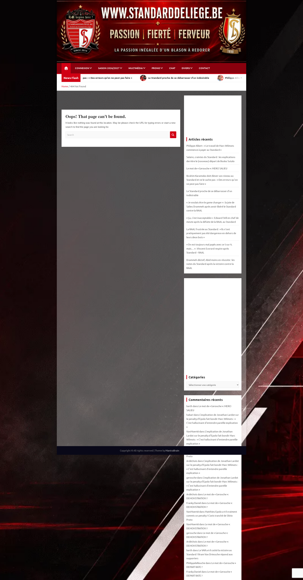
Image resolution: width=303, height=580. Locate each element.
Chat (172, 68)
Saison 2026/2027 (108, 68)
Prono (156, 68)
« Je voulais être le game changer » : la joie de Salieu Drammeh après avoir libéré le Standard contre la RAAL (211, 206)
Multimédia (135, 68)
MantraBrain (172, 450)
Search (173, 134)
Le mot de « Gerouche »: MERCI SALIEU (206, 168)
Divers (186, 68)
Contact (204, 68)
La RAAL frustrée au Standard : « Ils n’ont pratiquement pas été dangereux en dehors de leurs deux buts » (211, 233)
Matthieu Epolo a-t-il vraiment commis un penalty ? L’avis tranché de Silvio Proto (211, 515)
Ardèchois (191, 460)
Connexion (82, 68)
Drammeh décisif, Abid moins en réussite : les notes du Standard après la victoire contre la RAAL (210, 263)
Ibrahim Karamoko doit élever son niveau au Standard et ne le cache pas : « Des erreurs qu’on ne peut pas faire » (212, 179)
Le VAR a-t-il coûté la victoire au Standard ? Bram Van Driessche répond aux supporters (209, 554)
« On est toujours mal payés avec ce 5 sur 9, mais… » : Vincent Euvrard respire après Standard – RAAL (209, 248)
